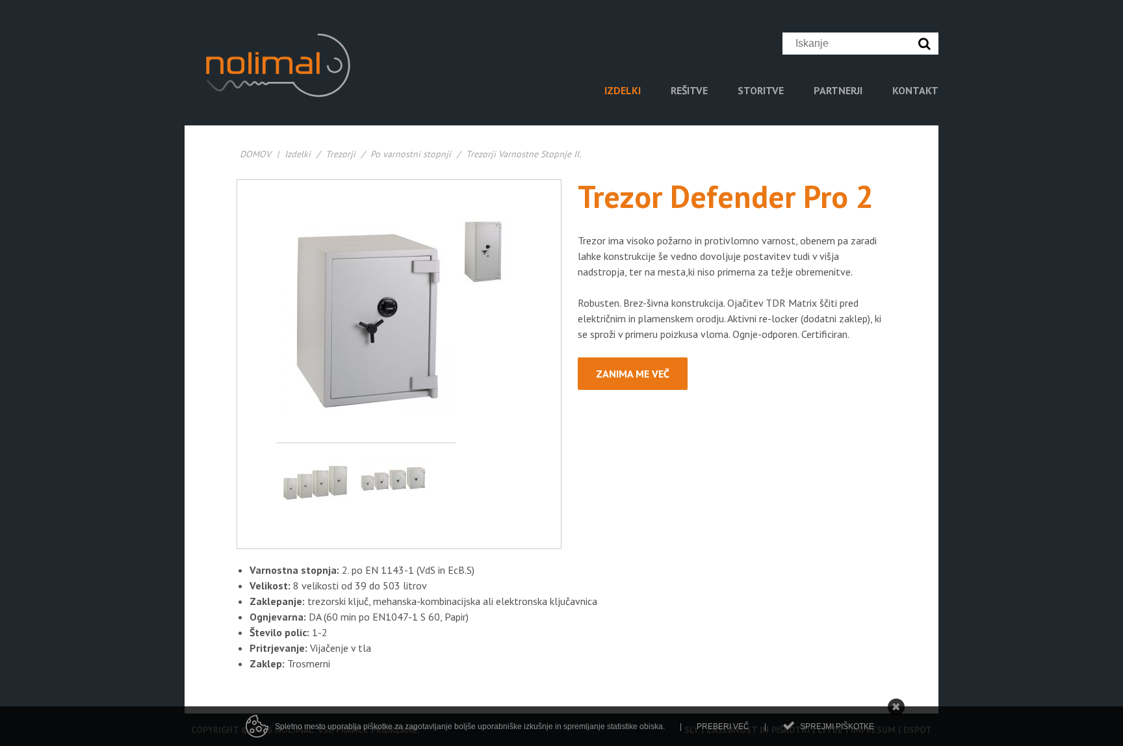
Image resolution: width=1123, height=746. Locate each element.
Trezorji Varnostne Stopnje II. (523, 154)
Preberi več (723, 726)
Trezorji (340, 154)
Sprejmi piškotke (837, 726)
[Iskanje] (927, 43)
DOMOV (255, 154)
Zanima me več (632, 373)
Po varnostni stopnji (410, 154)
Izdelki (298, 154)
